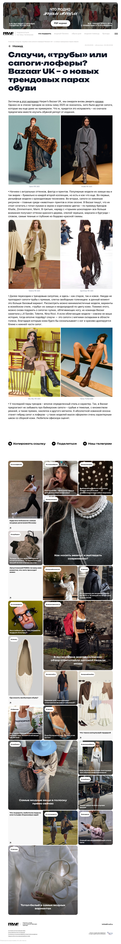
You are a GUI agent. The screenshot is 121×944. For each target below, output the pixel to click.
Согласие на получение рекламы (16, 930)
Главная (11, 41)
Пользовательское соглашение (16, 932)
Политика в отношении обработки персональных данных (22, 934)
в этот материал (29, 101)
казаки (99, 101)
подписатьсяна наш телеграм (25, 33)
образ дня (76, 34)
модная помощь (91, 34)
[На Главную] (8, 34)
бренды (106, 34)
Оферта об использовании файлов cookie (19, 936)
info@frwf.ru (107, 924)
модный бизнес (61, 34)
